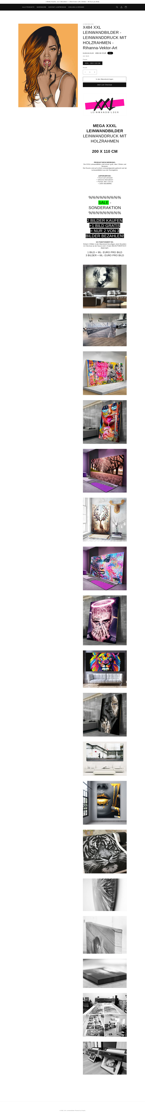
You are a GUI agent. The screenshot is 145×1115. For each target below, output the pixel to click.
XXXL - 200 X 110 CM (92, 63)
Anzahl (85, 67)
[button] (117, 7)
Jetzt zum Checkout (104, 85)
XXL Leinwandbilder (69, 1110)
